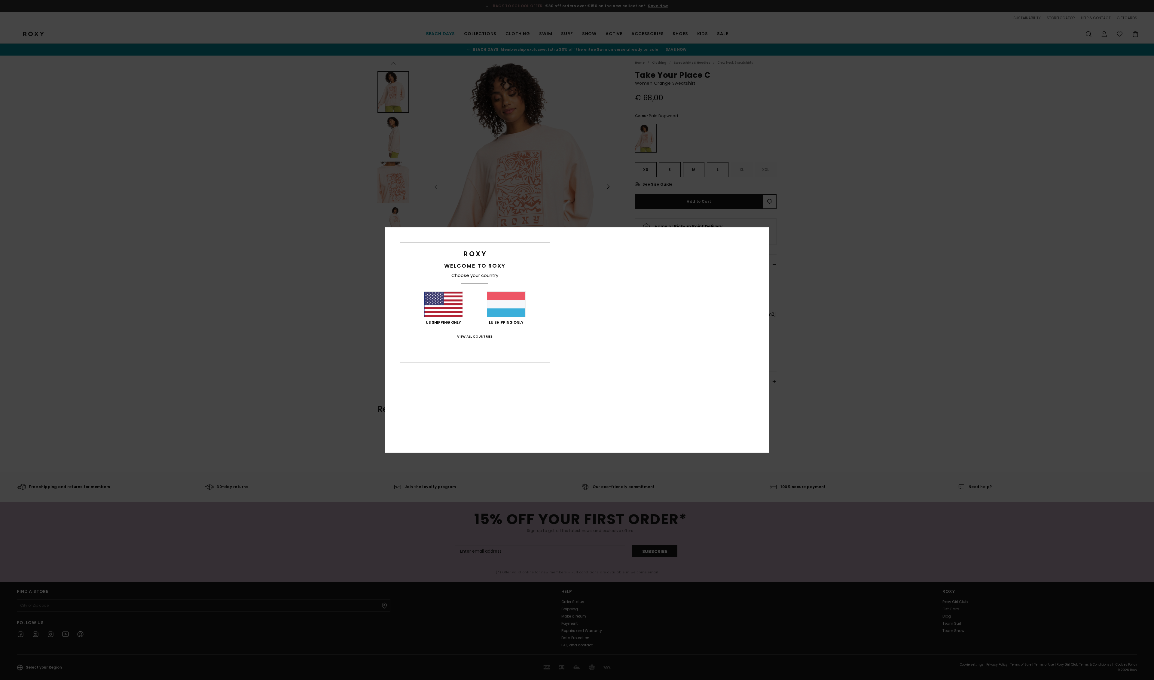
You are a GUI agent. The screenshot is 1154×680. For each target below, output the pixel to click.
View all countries (475, 336)
